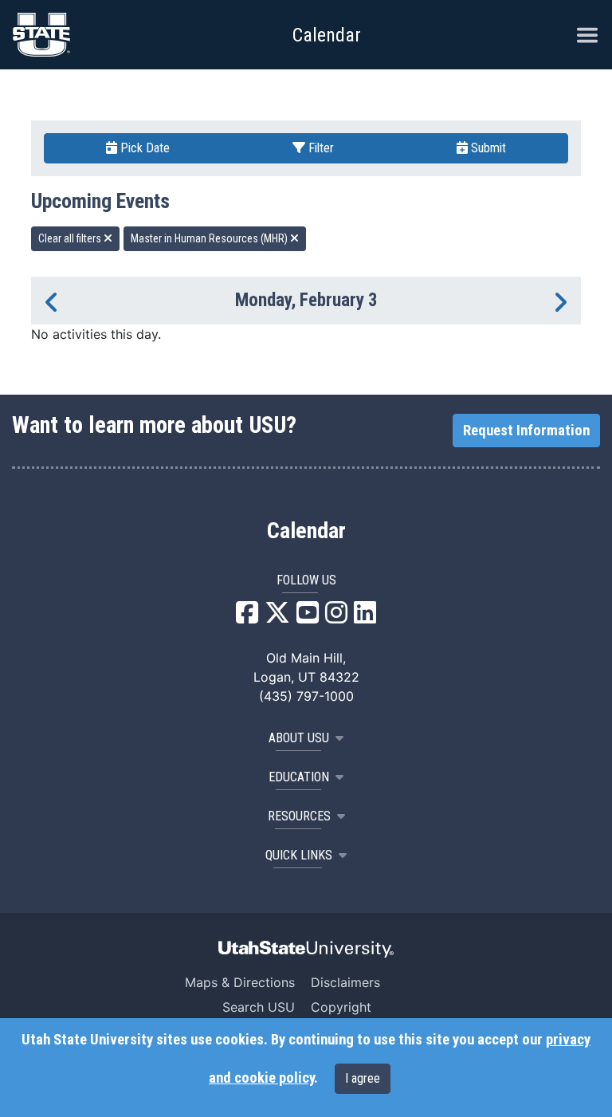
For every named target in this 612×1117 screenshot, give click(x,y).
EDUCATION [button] (299, 777)
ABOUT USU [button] (299, 737)
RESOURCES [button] (299, 816)
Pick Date (143, 147)
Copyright (341, 1007)
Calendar (306, 531)
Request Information (526, 430)
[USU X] (277, 617)
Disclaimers (345, 982)
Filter (319, 147)
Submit (487, 147)
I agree (362, 1078)
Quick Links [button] (298, 855)
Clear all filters (71, 238)
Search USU (258, 1007)
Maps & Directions (240, 982)
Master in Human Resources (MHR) (210, 238)
